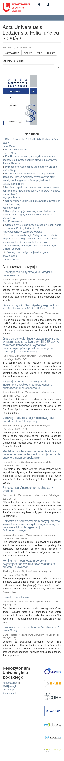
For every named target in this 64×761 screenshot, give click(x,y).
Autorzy (28, 52)
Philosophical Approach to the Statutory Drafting (28, 489)
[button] (39, 4)
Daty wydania (12, 52)
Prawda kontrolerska (16, 597)
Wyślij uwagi (9, 686)
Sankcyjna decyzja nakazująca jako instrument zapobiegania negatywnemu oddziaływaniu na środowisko (27, 384)
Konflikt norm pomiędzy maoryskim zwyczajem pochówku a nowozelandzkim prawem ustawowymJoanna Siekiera (30, 160)
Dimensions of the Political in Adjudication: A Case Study (31, 628)
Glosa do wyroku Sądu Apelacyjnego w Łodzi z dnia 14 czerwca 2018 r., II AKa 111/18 (31, 306)
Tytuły (39, 52)
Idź (57, 67)
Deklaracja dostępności (9, 691)
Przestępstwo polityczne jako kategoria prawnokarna (28, 273)
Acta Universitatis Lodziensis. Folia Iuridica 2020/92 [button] (29, 17)
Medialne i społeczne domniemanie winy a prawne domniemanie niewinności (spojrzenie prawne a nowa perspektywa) (31, 454)
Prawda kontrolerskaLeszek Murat (15, 151)
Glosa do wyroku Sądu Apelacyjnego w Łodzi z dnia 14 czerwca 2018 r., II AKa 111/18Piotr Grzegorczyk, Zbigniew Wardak (32, 228)
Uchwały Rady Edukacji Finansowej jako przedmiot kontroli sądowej (28, 419)
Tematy (51, 52)
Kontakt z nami (11, 682)
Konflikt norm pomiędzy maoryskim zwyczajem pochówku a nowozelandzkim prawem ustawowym (29, 563)
